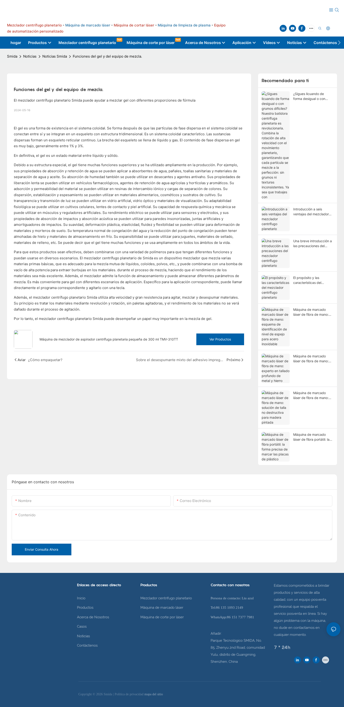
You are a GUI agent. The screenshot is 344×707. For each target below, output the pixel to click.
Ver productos (220, 339)
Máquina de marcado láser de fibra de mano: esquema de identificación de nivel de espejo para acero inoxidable (313, 312)
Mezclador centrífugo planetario (166, 598)
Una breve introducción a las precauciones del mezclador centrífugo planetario (312, 243)
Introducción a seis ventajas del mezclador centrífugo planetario (311, 211)
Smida (12, 56)
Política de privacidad (129, 694)
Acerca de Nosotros (93, 617)
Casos (82, 626)
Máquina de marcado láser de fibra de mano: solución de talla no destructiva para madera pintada (312, 395)
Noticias (30, 56)
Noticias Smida (54, 56)
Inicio (81, 598)
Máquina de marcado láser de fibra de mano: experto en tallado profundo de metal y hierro (311, 358)
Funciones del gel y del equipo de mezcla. (107, 56)
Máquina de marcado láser (161, 607)
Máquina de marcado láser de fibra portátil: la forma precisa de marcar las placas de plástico (312, 437)
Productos (85, 607)
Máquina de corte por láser (162, 617)
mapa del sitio (153, 694)
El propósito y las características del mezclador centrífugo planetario (309, 280)
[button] (339, 42)
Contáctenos (87, 645)
